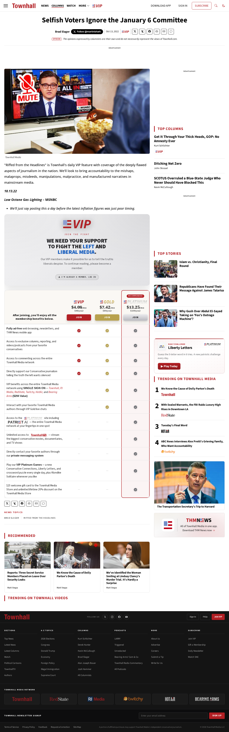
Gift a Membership (197, 644)
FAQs (205, 616)
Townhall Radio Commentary (128, 663)
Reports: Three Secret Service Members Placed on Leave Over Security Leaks (26, 576)
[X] (105, 617)
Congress (45, 644)
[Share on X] (135, 31)
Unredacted (120, 651)
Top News (8, 638)
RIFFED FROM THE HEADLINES (39, 518)
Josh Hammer (84, 669)
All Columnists (84, 675)
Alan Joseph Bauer (87, 663)
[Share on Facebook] (149, 31)
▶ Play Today (169, 366)
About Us (155, 638)
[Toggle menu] (5, 5)
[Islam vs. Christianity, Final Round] (165, 269)
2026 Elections (47, 638)
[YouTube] (126, 617)
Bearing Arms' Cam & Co (126, 657)
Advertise (155, 644)
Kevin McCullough (86, 651)
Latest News (10, 644)
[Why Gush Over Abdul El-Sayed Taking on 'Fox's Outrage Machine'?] (165, 318)
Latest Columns (11, 651)
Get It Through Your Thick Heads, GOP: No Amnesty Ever (186, 139)
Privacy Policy (28, 727)
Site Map (77, 727)
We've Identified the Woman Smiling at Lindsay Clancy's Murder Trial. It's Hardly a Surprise (123, 578)
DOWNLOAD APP (161, 6)
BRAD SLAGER (11, 518)
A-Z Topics (47, 630)
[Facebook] (119, 617)
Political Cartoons (12, 663)
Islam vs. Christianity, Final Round (198, 264)
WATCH (71, 6)
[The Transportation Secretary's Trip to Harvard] (189, 482)
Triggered (119, 644)
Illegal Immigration (50, 669)
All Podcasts (120, 669)
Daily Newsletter (195, 651)
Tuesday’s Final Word (174, 425)
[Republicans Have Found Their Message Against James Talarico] (165, 293)
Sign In (193, 616)
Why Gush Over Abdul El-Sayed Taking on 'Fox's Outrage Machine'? (200, 315)
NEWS (45, 6)
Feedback (42, 727)
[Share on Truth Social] (142, 31)
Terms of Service (11, 727)
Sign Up (217, 715)
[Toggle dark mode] (223, 5)
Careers (155, 651)
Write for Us (156, 663)
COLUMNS (58, 6)
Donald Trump (48, 651)
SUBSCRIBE (201, 6)
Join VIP (218, 616)
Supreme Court (48, 675)
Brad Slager (62, 32)
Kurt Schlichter (85, 638)
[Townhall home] (16, 616)
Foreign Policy (48, 663)
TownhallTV (10, 669)
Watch (7, 657)
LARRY (117, 638)
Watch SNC (193, 657)
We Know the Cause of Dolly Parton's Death (74, 574)
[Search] (216, 5)
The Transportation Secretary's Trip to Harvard (186, 506)
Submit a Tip (157, 657)
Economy (45, 657)
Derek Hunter (84, 644)
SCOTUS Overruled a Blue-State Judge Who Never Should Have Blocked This (187, 180)
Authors (8, 675)
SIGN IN (182, 6)
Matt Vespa (12, 587)
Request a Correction (60, 727)
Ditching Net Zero (168, 163)
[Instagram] (112, 617)
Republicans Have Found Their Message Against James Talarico (201, 289)
